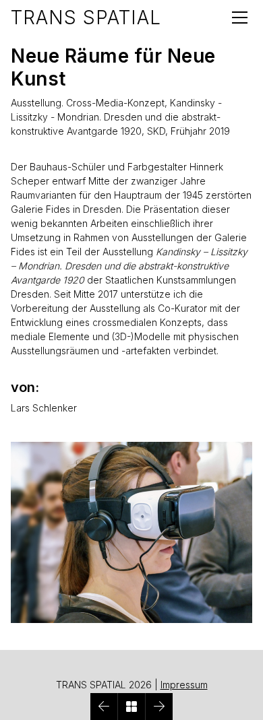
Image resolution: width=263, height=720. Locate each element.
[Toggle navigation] (239, 17)
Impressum (184, 684)
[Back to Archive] (131, 706)
